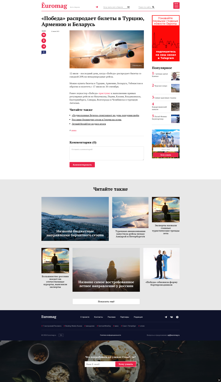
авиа (73, 130)
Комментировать (82, 164)
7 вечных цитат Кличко (160, 75)
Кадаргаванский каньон (159, 108)
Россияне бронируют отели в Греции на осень (96, 119)
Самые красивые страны (165, 98)
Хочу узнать (165, 155)
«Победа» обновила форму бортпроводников (161, 283)
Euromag (54, 5)
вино (116, 326)
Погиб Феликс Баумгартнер (159, 117)
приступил (104, 93)
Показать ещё (106, 301)
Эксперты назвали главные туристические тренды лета (165, 229)
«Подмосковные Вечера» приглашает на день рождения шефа (105, 115)
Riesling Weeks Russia (73, 326)
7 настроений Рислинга (51, 326)
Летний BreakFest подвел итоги (89, 123)
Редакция (138, 317)
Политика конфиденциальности (110, 335)
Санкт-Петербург (128, 326)
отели (141, 326)
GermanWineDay (104, 326)
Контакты (98, 317)
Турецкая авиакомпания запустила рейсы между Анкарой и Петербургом (130, 234)
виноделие (89, 326)
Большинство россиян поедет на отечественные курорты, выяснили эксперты (55, 281)
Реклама (111, 317)
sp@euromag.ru (173, 335)
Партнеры (124, 317)
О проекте (84, 317)
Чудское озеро (160, 86)
